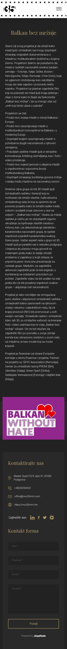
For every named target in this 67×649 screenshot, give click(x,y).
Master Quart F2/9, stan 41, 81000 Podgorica (32, 478)
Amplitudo (40, 636)
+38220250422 (22, 488)
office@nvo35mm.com (27, 496)
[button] (57, 8)
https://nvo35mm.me (25, 504)
